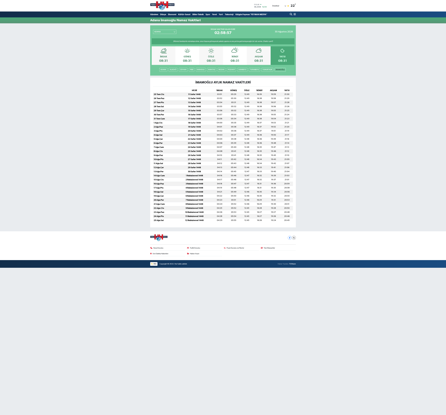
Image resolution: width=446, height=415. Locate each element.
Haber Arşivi (194, 254)
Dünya (163, 14)
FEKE (191, 69)
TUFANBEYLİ (254, 69)
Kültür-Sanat (184, 14)
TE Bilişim (292, 264)
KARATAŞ (211, 69)
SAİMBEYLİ (242, 69)
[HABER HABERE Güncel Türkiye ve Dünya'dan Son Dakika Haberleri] (162, 5)
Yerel (214, 14)
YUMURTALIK (267, 69)
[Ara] (291, 14)
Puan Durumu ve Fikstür (235, 248)
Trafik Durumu (195, 248)
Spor (208, 14)
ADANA (163, 69)
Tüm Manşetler (269, 248)
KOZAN (221, 69)
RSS (154, 264)
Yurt (221, 14)
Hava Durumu (158, 248)
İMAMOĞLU (280, 69)
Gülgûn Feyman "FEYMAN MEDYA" (251, 14)
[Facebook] (290, 238)
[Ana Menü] (294, 14)
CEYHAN (183, 69)
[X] (294, 238)
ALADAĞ (173, 69)
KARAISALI (201, 69)
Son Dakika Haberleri (160, 254)
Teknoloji (229, 14)
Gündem (154, 14)
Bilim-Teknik (198, 14)
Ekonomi (172, 14)
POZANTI (231, 69)
